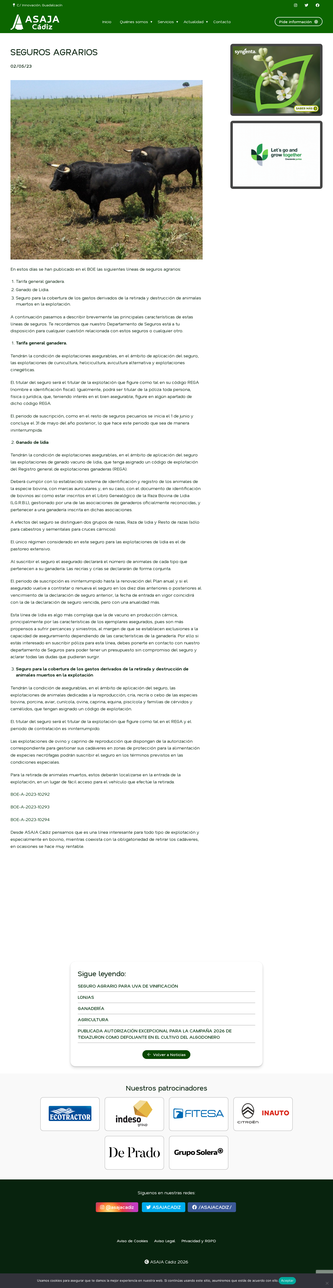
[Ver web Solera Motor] (198, 1153)
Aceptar (287, 1280)
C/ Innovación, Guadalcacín (38, 5)
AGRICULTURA (93, 1019)
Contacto (222, 21)
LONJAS (86, 997)
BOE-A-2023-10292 (30, 794)
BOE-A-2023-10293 (29, 807)
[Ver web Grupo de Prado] (134, 1153)
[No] (326, 1283)
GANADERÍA (91, 1008)
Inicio (106, 21)
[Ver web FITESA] (198, 1114)
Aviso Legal (164, 1240)
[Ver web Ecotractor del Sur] (70, 1114)
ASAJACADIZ (166, 1207)
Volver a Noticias (168, 1054)
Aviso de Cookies (132, 1240)
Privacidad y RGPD (198, 1240)
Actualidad (194, 21)
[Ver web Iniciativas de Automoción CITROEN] (263, 1114)
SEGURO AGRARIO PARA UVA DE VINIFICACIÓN (128, 986)
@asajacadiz (119, 1207)
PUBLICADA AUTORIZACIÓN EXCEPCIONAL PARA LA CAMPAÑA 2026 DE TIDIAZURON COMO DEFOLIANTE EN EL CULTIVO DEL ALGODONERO (155, 1034)
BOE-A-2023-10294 (30, 819)
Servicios (166, 21)
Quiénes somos (134, 21)
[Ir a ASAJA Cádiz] (34, 22)
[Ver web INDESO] (134, 1114)
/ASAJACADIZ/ (214, 1207)
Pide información (296, 21)
